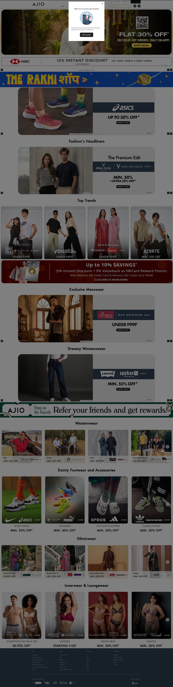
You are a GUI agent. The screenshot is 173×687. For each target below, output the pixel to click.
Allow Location (86, 35)
